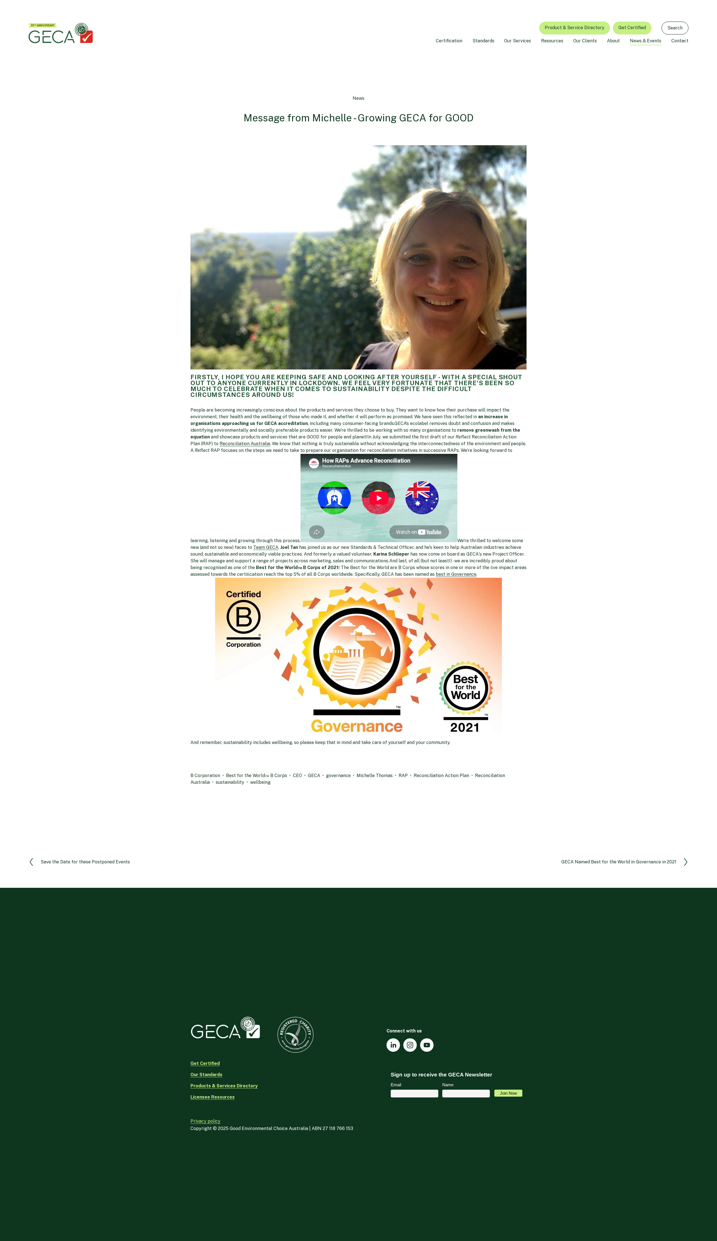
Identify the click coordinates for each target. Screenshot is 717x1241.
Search (675, 28)
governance (338, 775)
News (358, 98)
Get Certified (632, 27)
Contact (679, 40)
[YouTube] (427, 1045)
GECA (314, 775)
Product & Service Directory (574, 27)
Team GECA (265, 547)
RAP (403, 775)
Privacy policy (205, 1121)
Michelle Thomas (375, 775)
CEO (297, 775)
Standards (483, 40)
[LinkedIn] (393, 1045)
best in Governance (456, 574)
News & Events (645, 40)
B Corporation (205, 775)
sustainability (230, 782)
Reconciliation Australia (245, 443)
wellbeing (260, 782)
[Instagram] (410, 1045)
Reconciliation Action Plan (441, 775)
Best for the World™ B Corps (256, 775)
